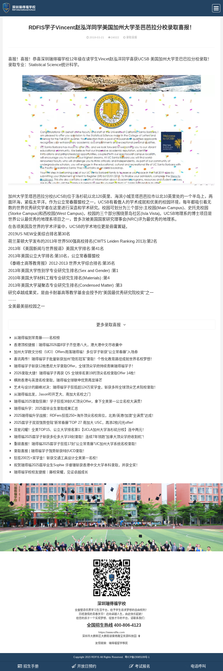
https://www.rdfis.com (111, 632)
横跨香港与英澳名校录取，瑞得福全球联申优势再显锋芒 (58, 380)
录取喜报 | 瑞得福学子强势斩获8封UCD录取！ (50, 451)
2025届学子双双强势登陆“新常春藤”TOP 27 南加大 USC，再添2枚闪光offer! (73, 422)
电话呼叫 (198, 666)
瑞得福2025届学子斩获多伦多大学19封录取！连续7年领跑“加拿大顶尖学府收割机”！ (80, 437)
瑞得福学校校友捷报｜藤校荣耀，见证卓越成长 (51, 472)
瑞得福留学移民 (118, 643)
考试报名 (142, 666)
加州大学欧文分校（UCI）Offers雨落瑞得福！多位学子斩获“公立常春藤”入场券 (76, 352)
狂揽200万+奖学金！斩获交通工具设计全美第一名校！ (57, 458)
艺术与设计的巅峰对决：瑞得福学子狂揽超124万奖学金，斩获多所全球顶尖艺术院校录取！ (85, 387)
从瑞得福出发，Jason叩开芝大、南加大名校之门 (52, 394)
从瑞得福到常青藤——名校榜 (37, 338)
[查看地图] (139, 636)
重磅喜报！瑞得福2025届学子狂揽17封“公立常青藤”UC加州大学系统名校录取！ (76, 444)
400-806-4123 (127, 625)
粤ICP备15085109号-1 (137, 657)
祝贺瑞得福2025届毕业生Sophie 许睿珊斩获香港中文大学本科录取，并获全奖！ (77, 465)
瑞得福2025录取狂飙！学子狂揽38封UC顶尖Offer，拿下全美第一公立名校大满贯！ (79, 401)
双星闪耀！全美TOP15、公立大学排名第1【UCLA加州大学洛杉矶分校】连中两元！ (80, 430)
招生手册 (30, 666)
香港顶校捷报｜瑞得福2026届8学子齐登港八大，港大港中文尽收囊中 (68, 345)
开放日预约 (86, 666)
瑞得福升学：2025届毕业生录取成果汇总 (46, 408)
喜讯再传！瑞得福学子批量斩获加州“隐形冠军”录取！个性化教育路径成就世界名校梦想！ (84, 359)
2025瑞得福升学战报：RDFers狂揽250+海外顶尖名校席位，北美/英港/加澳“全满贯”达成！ (84, 415)
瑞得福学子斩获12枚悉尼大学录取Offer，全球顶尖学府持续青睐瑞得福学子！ (74, 366)
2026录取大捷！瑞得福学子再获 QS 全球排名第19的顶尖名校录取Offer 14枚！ (75, 373)
